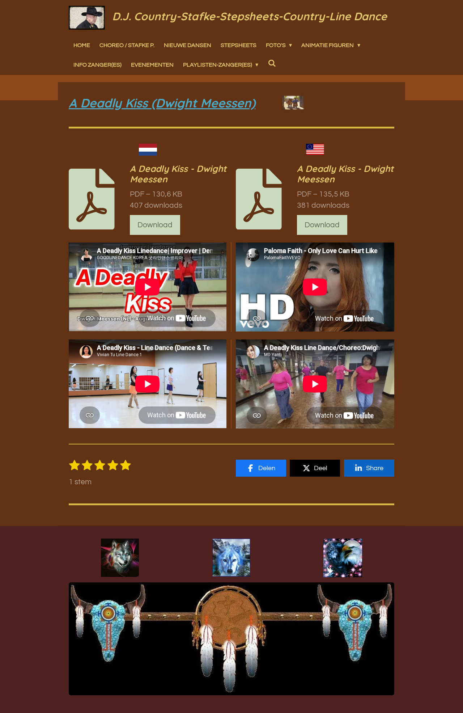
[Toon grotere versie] (120, 558)
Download (155, 225)
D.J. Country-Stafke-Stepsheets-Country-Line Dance (249, 16)
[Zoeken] (271, 63)
